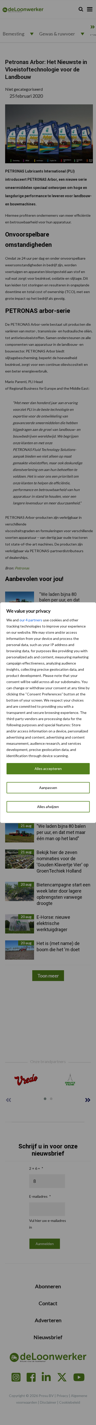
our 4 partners (30, 620)
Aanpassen (48, 787)
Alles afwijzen (48, 806)
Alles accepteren (48, 768)
